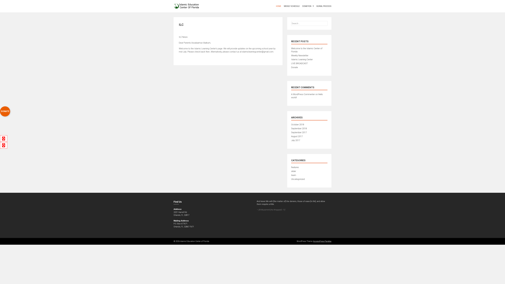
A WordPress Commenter (303, 94)
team (293, 175)
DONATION (306, 6)
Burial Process (324, 6)
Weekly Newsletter (299, 55)
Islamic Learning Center (302, 59)
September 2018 (299, 128)
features (295, 167)
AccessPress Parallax (322, 241)
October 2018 (297, 124)
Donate (294, 67)
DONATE (5, 111)
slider (293, 171)
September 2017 (299, 132)
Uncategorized (298, 179)
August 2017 (297, 136)
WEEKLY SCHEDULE (292, 6)
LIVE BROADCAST (299, 63)
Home (278, 6)
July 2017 (295, 140)
